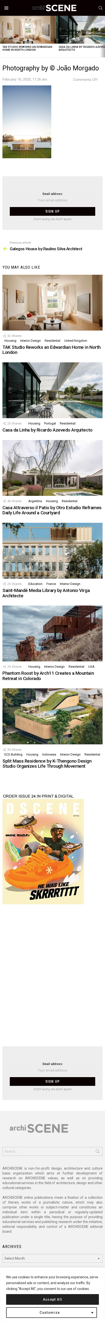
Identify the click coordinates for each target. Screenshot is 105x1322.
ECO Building (13, 754)
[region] (52, 1294)
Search (98, 1152)
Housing (10, 340)
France (51, 584)
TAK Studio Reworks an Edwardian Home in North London (27, 48)
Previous (2, 36)
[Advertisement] (52, 978)
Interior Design (30, 340)
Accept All (52, 1299)
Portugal (50, 423)
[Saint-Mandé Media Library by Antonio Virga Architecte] (52, 551)
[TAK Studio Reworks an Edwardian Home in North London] (28, 30)
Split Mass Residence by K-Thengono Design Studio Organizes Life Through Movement (47, 763)
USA (91, 666)
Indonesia (49, 754)
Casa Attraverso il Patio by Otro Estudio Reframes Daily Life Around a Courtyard (52, 510)
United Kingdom (75, 340)
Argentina (35, 501)
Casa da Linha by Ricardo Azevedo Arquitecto (47, 430)
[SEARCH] (101, 8)
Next (102, 36)
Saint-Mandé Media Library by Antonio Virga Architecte (46, 593)
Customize (50, 1312)
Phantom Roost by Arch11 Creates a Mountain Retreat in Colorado (48, 675)
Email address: (52, 194)
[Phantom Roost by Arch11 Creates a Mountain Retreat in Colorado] (52, 633)
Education (35, 584)
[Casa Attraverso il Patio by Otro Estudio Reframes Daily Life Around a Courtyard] (52, 468)
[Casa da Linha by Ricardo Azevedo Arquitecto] (52, 390)
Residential (52, 340)
